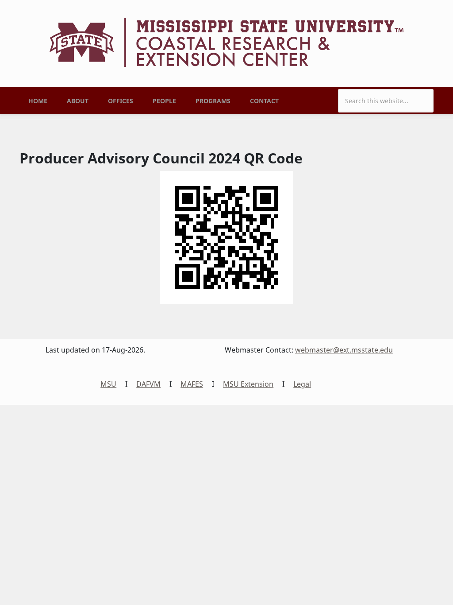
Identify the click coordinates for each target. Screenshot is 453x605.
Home (37, 101)
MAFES (191, 384)
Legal (302, 384)
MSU (108, 384)
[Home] (226, 42)
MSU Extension (248, 384)
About (77, 101)
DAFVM (148, 384)
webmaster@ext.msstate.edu (344, 350)
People (164, 101)
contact (264, 101)
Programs (213, 101)
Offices (120, 101)
